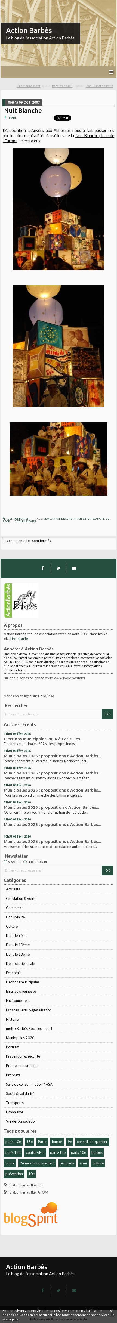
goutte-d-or (35, 1152)
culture (98, 1163)
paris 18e (12, 1152)
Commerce (14, 908)
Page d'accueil (62, 86)
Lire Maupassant (28, 86)
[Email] (74, 568)
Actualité (13, 889)
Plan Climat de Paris (99, 86)
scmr (83, 1163)
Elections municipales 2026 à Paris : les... (43, 738)
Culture (12, 926)
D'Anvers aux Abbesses (48, 130)
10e (31, 1174)
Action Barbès (29, 30)
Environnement (18, 1000)
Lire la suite (19, 638)
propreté (67, 1163)
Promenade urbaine (21, 1065)
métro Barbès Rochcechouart (29, 1028)
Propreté (13, 1075)
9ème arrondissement (37, 1163)
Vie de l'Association (21, 1121)
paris (80, 518)
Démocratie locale (20, 963)
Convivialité (15, 917)
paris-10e (13, 1141)
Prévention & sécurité (23, 1056)
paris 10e (78, 1152)
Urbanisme (14, 1112)
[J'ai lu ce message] (111, 1310)
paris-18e (58, 1152)
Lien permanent (19, 518)
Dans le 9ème (16, 935)
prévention (14, 1174)
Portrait (12, 1047)
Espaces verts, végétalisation (29, 1010)
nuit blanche (95, 518)
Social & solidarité (20, 1093)
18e (29, 1141)
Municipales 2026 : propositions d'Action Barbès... (52, 756)
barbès (97, 1152)
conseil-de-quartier (92, 1141)
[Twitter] (58, 568)
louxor (57, 1141)
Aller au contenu (15, 4)
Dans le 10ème (18, 945)
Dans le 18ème (18, 954)
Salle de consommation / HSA (29, 1084)
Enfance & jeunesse (21, 991)
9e (70, 1141)
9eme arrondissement (60, 518)
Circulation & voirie (21, 898)
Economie (13, 973)
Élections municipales (22, 982)
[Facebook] (42, 568)
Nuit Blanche (23, 110)
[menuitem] (33, 86)
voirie (9, 1163)
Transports (15, 1103)
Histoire (12, 1019)
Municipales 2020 (20, 1038)
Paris (42, 1141)
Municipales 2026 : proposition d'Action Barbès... (51, 807)
